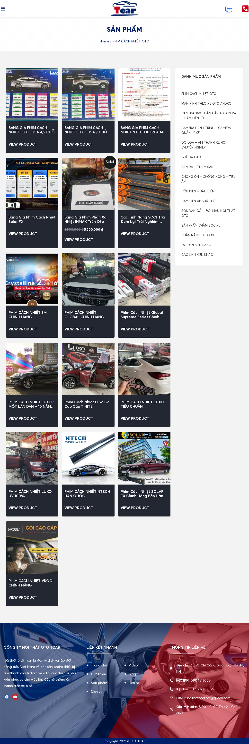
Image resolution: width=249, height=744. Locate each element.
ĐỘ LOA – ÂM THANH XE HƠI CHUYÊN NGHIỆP (203, 144)
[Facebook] (7, 697)
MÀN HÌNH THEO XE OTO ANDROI (206, 103)
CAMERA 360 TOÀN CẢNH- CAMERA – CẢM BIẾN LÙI (208, 115)
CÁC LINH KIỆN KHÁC (197, 255)
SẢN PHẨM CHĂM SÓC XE (200, 225)
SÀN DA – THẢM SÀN (197, 167)
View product (23, 144)
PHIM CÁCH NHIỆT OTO (198, 94)
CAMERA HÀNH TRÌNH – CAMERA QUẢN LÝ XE (206, 130)
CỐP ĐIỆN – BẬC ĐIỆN (197, 191)
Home (104, 41)
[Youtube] (15, 697)
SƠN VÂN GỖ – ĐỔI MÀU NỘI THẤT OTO (208, 213)
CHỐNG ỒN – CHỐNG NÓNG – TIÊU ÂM (208, 179)
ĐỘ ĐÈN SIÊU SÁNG (196, 245)
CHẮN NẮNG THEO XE (198, 235)
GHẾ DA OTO (191, 157)
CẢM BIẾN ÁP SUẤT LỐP (199, 201)
